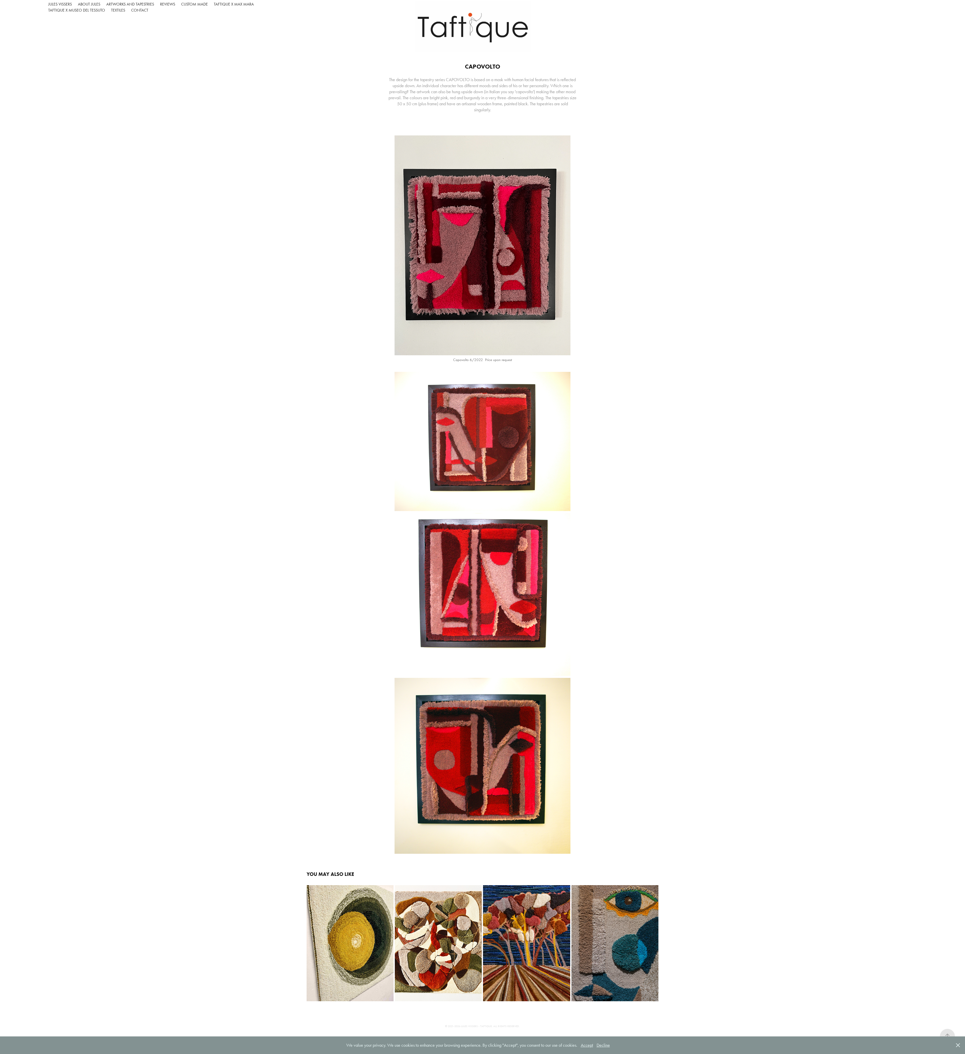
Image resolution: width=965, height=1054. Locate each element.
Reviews (167, 4)
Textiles (118, 10)
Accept (587, 1045)
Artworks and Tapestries (130, 4)
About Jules (89, 4)
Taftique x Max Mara (234, 4)
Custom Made (194, 4)
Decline (603, 1045)
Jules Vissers (60, 4)
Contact (139, 10)
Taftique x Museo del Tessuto (76, 10)
